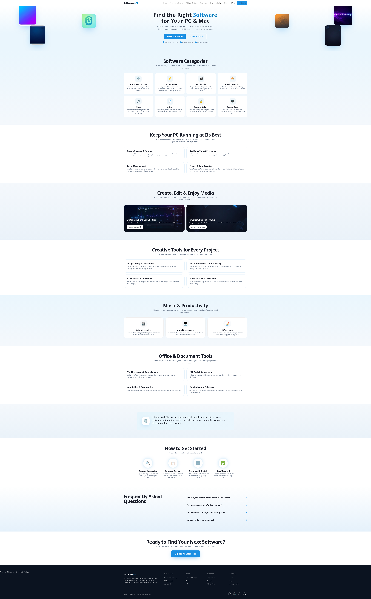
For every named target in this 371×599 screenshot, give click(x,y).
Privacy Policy (211, 584)
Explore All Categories (185, 553)
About (231, 578)
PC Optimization (191, 3)
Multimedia (203, 3)
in (240, 594)
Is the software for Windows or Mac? (204, 505)
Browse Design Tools (198, 227)
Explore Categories (175, 36)
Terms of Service (234, 584)
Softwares (131, 2)
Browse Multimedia (134, 227)
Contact (209, 581)
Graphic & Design (216, 3)
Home (165, 3)
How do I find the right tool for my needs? (207, 512)
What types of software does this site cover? (208, 497)
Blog (230, 581)
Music (226, 3)
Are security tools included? (200, 520)
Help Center (211, 578)
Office (233, 3)
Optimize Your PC (197, 36)
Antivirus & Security (176, 3)
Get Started (242, 3)
